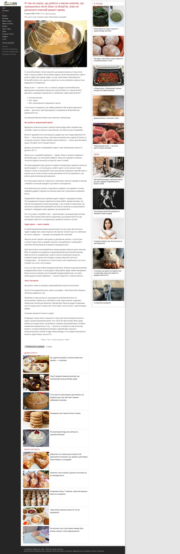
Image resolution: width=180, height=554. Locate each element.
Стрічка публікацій (8, 43)
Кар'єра (4, 16)
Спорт (4, 31)
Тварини (4, 36)
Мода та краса (6, 21)
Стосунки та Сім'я (7, 34)
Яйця (44, 339)
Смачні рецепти (58, 339)
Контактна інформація (10, 49)
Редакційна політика (9, 54)
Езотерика (5, 10)
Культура (5, 18)
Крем (67, 339)
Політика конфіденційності (11, 51)
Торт (49, 339)
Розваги (4, 26)
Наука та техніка (7, 23)
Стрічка (49, 347)
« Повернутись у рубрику (34, 347)
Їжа (3, 13)
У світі (4, 39)
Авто (3, 8)
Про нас (5, 46)
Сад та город (6, 29)
